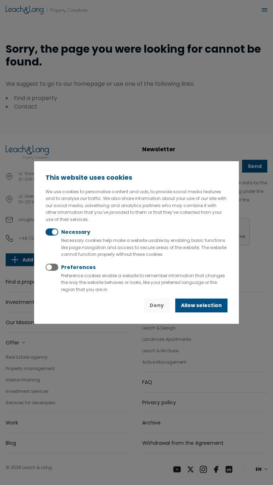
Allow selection (201, 305)
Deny (157, 305)
